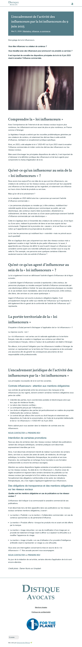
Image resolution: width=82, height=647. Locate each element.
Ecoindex (12, 637)
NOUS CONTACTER (16, 433)
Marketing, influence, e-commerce (36, 31)
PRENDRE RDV (34, 433)
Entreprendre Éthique (23, 642)
